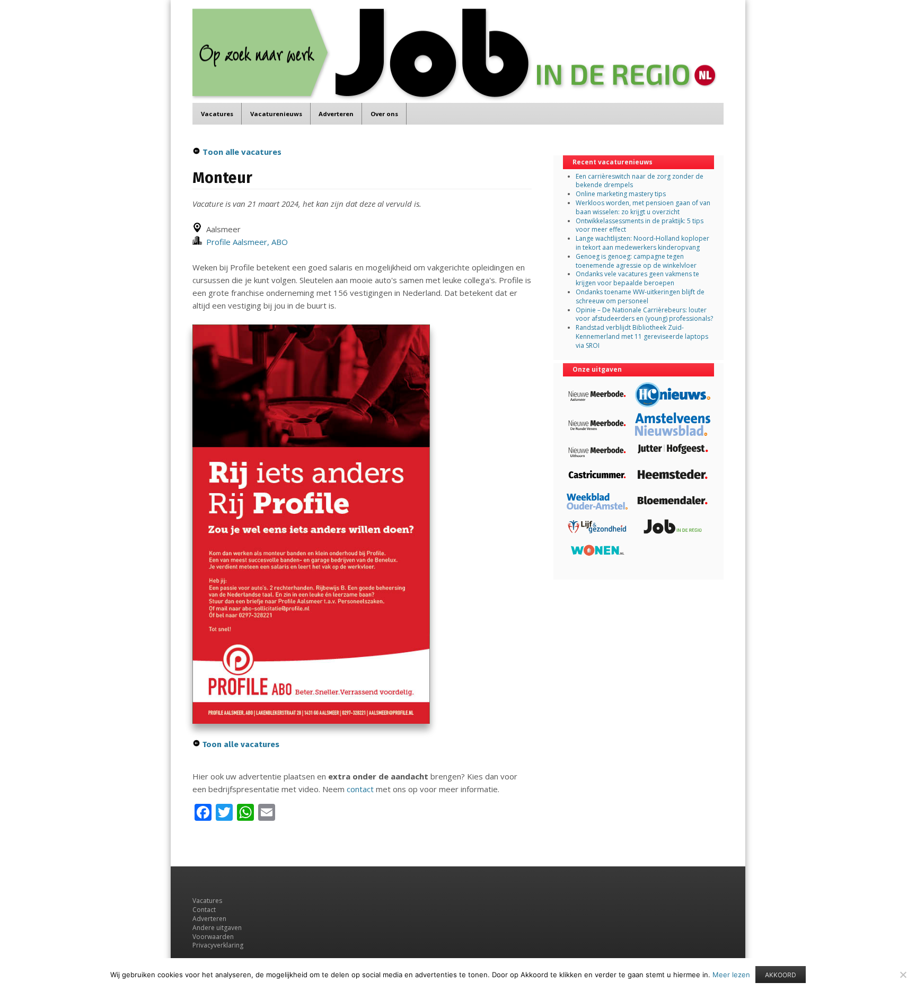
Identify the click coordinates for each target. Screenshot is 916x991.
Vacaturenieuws (276, 114)
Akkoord (780, 975)
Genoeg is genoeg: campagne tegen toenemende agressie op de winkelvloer (636, 261)
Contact (204, 909)
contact (360, 789)
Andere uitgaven (217, 927)
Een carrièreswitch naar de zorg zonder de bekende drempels (639, 181)
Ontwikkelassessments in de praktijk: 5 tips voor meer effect (639, 225)
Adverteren (336, 114)
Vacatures (217, 114)
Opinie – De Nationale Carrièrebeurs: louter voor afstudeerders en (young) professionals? (644, 314)
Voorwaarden (213, 936)
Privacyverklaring (217, 945)
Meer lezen (731, 974)
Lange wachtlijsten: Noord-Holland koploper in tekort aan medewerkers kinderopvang (642, 243)
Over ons (384, 114)
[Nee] (902, 974)
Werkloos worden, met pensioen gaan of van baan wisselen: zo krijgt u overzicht (643, 207)
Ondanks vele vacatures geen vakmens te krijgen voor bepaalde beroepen (637, 278)
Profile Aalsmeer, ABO (245, 241)
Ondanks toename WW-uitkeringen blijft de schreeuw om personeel (640, 296)
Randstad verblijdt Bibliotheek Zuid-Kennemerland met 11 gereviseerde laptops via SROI (642, 336)
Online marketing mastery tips (621, 193)
